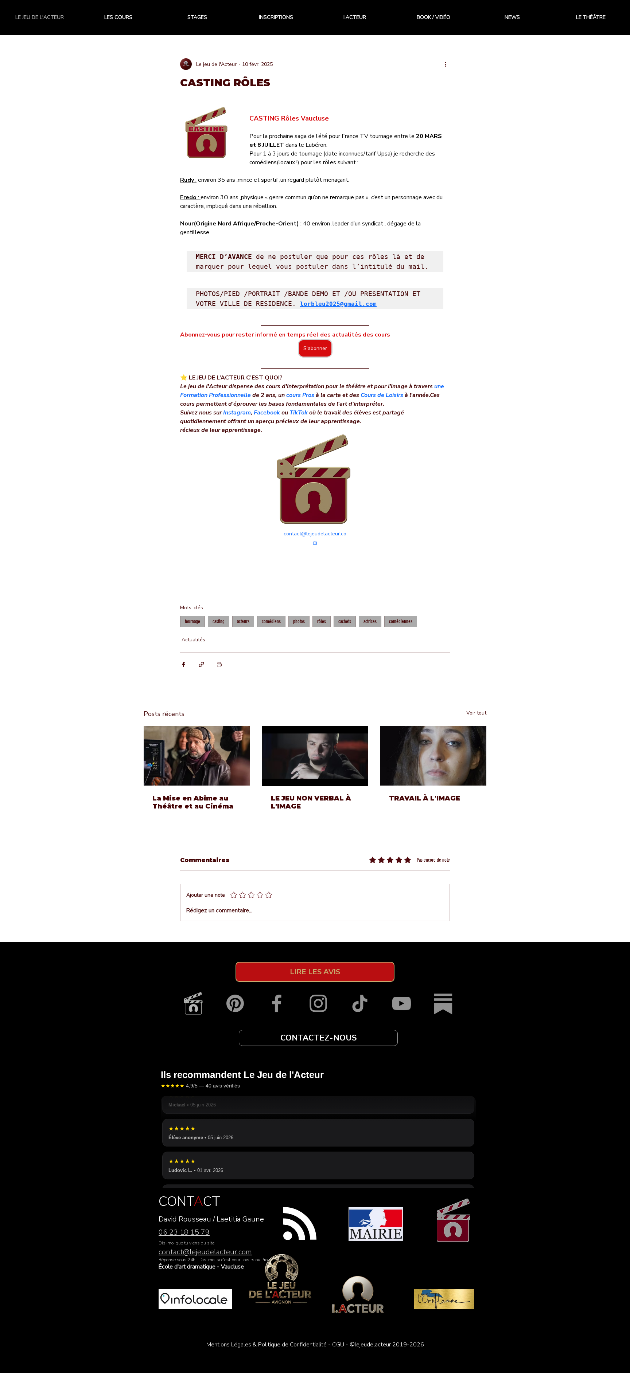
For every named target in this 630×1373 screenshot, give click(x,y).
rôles (321, 621)
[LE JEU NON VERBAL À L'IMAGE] (315, 756)
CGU (339, 1345)
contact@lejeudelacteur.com (205, 1252)
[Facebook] (276, 1003)
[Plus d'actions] (445, 64)
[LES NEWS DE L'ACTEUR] (193, 1003)
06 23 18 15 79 (184, 1232)
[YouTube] (401, 1003)
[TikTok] (360, 1003)
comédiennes (400, 621)
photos (299, 621)
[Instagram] (318, 1003)
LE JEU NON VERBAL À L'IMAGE (311, 802)
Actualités (193, 639)
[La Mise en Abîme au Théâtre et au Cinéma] (197, 756)
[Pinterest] (235, 1003)
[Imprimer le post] (219, 664)
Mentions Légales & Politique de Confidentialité (266, 1345)
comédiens (271, 621)
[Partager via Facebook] (183, 664)
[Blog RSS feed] (299, 1224)
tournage (192, 621)
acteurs (243, 621)
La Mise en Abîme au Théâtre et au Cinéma (192, 802)
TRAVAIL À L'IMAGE (424, 798)
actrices (370, 621)
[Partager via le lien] (201, 664)
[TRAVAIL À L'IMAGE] (433, 756)
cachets (344, 621)
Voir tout (476, 712)
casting (219, 621)
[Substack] (443, 1003)
